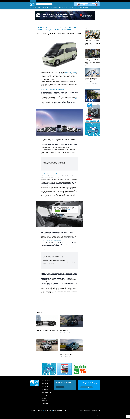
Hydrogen (55, 7)
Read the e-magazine (86, 387)
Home (31, 7)
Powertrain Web (45, 398)
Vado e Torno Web (45, 397)
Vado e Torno (44, 395)
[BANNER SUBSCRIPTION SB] (79, 369)
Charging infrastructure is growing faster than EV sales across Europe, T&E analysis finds (92, 80)
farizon (45, 299)
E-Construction (45, 403)
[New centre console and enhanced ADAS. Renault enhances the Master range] (71, 345)
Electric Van (49, 7)
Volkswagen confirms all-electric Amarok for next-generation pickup (71, 329)
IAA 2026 (34, 7)
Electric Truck (43, 7)
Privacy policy (82, 410)
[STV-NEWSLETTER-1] (92, 129)
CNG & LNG (74, 7)
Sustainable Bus (45, 383)
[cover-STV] (92, 113)
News (39, 7)
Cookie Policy (87, 410)
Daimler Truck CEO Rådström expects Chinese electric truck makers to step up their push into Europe (92, 61)
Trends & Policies (61, 7)
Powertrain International (46, 384)
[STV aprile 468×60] (87, 4)
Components (68, 7)
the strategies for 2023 (72, 98)
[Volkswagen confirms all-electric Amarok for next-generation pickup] (71, 321)
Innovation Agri (45, 393)
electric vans (39, 299)
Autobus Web (44, 401)
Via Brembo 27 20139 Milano (36, 410)
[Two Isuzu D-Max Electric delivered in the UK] (47, 345)
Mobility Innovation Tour (46, 392)
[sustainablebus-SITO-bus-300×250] (92, 95)
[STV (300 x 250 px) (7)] (64, 369)
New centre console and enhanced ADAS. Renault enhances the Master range (71, 353)
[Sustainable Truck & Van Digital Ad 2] (65, 15)
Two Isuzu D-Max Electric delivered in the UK (46, 352)
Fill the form (60, 387)
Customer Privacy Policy (95, 410)
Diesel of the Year (45, 389)
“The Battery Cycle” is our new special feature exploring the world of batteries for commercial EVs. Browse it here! (92, 42)
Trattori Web (44, 400)
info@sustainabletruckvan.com (59, 410)
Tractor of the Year (45, 390)
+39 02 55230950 (47, 410)
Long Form (79, 7)
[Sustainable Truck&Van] (32, 4)
